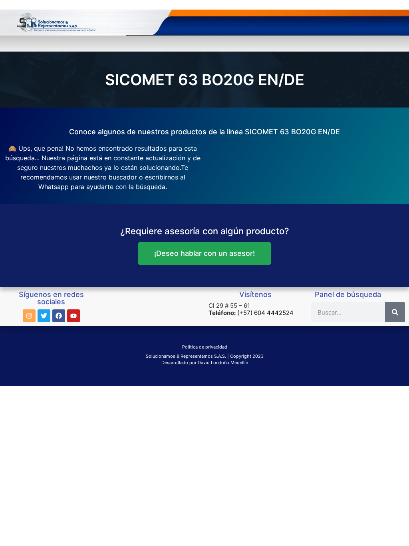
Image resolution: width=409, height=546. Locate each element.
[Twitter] (44, 315)
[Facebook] (58, 315)
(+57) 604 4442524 (265, 313)
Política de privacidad (204, 347)
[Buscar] (395, 312)
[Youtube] (73, 315)
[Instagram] (29, 315)
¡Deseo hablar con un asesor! (204, 253)
